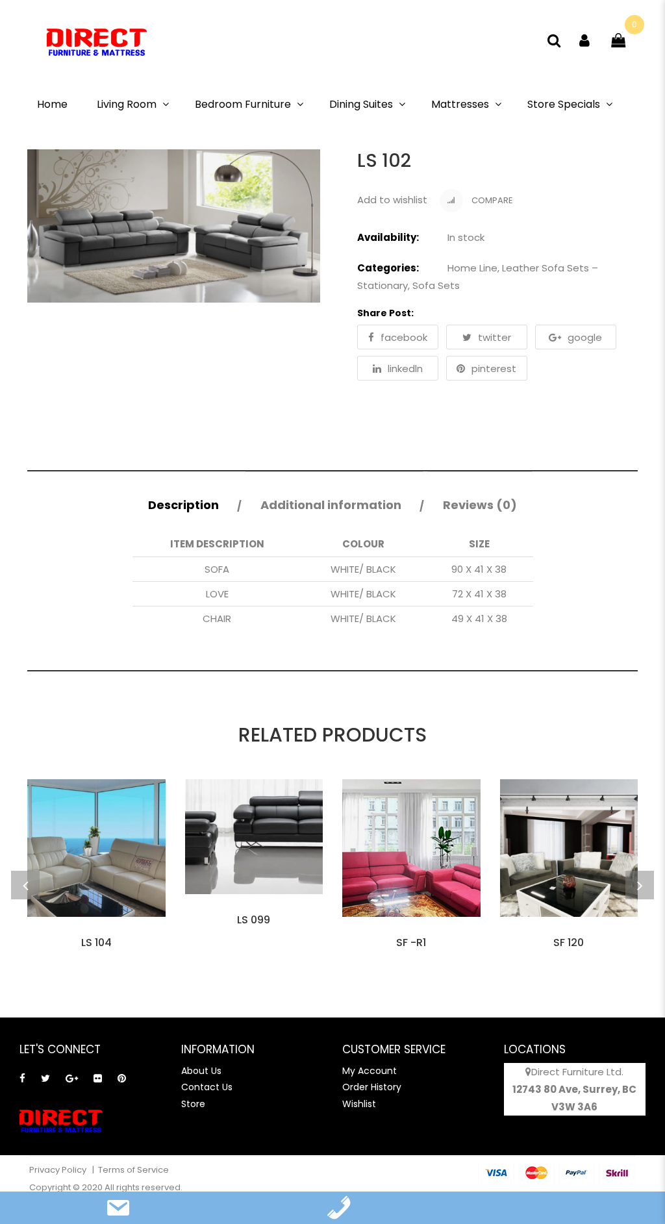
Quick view (96, 933)
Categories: (388, 268)
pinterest (493, 368)
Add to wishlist (392, 199)
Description (183, 505)
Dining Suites (361, 104)
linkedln (405, 368)
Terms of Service (133, 1170)
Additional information (330, 505)
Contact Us (206, 1086)
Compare (491, 200)
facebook (404, 337)
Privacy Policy (58, 1170)
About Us (201, 1070)
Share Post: (385, 312)
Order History (371, 1086)
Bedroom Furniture (243, 104)
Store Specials (563, 104)
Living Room (127, 104)
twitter (494, 337)
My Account (369, 1070)
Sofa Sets (436, 285)
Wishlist (359, 1103)
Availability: (388, 237)
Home (52, 104)
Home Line (472, 268)
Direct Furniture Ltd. (577, 1072)
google (585, 337)
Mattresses (460, 104)
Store (193, 1103)
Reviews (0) (480, 505)
